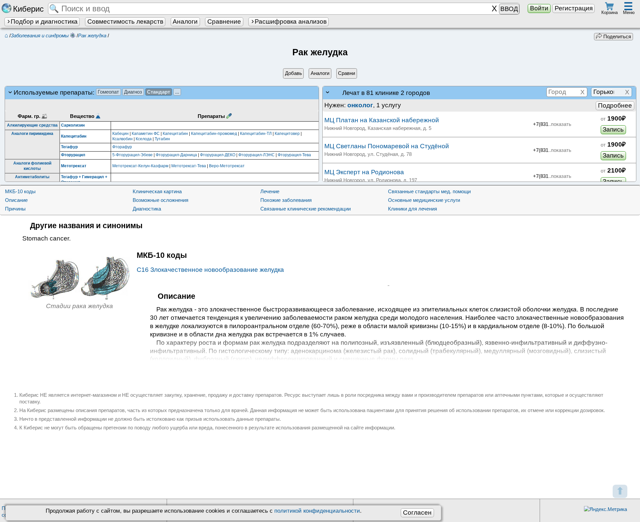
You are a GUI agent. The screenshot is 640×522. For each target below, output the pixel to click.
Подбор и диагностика (44, 21)
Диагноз (133, 92)
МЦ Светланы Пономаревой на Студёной (386, 146)
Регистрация (574, 8)
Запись (613, 129)
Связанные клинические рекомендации (305, 209)
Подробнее (615, 105)
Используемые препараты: (96, 92)
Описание (16, 200)
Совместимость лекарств (125, 21)
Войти (539, 8)
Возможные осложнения (160, 200)
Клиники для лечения (412, 209)
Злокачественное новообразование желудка (210, 269)
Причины (15, 209)
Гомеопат (108, 92)
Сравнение (224, 21)
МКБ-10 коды (20, 191)
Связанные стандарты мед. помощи (429, 191)
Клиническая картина (157, 191)
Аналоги (185, 21)
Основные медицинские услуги (424, 200)
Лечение (269, 191)
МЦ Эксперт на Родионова (364, 172)
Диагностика (147, 209)
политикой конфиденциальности (317, 510)
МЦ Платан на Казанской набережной (381, 120)
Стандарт (158, 92)
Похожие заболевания (286, 200)
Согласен (417, 512)
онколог (360, 105)
